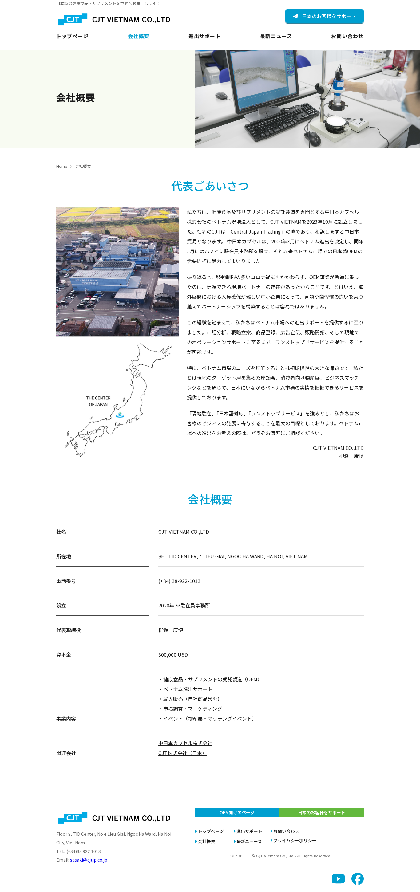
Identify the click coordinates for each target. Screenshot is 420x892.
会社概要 (138, 36)
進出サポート (204, 36)
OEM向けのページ (237, 812)
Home (61, 166)
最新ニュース (276, 36)
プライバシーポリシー (294, 840)
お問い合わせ (347, 36)
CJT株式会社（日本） (182, 752)
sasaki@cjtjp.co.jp (88, 860)
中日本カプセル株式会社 (185, 743)
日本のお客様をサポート (329, 16)
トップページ (72, 36)
